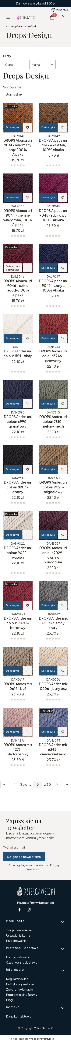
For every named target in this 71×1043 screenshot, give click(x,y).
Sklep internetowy (31, 1038)
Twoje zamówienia (19, 930)
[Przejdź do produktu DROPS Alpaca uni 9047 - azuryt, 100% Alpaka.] (53, 258)
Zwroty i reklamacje (19, 989)
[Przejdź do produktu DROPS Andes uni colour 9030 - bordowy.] (18, 595)
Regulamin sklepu (18, 979)
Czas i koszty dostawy (21, 962)
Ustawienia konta (18, 935)
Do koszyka (12, 127)
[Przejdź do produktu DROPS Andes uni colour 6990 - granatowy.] (18, 394)
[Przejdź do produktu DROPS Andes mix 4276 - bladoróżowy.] (18, 722)
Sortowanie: (12, 87)
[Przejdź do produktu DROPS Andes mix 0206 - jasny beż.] (53, 661)
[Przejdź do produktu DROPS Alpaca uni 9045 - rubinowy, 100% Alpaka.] (53, 188)
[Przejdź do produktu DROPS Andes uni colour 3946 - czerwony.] (53, 328)
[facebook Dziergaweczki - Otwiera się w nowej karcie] (19, 909)
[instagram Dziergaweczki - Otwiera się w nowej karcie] (28, 909)
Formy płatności (17, 957)
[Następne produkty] (57, 784)
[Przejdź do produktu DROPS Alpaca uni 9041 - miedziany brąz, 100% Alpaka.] (18, 117)
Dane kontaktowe (18, 1016)
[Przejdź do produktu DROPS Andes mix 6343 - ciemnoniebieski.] (53, 722)
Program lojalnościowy (21, 995)
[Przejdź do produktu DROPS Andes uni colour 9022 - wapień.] (18, 525)
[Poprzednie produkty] (14, 784)
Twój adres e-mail (14, 847)
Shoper (46, 1028)
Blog (9, 1000)
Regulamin (27, 865)
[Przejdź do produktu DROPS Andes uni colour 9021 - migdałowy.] (53, 460)
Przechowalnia (16, 941)
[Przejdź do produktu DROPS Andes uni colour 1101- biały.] (18, 328)
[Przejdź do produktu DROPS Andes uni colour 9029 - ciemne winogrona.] (53, 525)
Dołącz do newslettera (24, 857)
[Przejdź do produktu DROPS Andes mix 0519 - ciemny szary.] (53, 595)
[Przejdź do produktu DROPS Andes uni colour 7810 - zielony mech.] (53, 394)
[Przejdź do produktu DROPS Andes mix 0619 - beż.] (18, 661)
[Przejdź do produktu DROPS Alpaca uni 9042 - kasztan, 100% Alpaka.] (53, 117)
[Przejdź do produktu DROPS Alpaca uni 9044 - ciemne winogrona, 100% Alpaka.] (18, 188)
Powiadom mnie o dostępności (12, 268)
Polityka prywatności (20, 984)
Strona (25, 784)
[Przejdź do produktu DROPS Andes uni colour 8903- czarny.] (18, 460)
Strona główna (14, 26)
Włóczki (32, 26)
